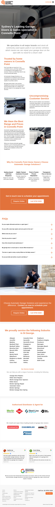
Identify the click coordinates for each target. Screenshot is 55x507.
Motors (15, 490)
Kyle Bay (26, 352)
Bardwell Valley (15, 346)
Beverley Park (14, 348)
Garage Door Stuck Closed (29, 498)
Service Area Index (6, 496)
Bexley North (14, 354)
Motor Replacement (6, 497)
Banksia (12, 342)
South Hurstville (42, 356)
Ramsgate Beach (42, 346)
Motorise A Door (5, 499)
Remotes (4, 501)
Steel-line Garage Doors (17, 497)
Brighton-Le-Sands (16, 358)
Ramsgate (40, 344)
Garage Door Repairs (16, 375)
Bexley (12, 352)
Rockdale (40, 350)
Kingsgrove (27, 344)
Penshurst (40, 342)
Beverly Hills (14, 350)
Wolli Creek (41, 360)
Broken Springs (15, 388)
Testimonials (5, 493)
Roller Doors (14, 382)
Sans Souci (40, 354)
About (3, 491)
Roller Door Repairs (16, 377)
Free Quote (49, 493)
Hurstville (26, 340)
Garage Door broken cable (18, 500)
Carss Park (13, 362)
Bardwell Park (14, 344)
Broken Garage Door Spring (18, 390)
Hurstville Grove (28, 342)
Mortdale (26, 358)
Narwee (25, 360)
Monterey (26, 356)
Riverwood (40, 348)
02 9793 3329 (48, 2)
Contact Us (27, 500)
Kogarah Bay (27, 348)
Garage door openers (29, 493)
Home (3, 490)
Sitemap (24, 504)
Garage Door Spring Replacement (18, 494)
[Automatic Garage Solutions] (7, 2)
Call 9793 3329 (36, 201)
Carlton (12, 360)
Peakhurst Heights (43, 340)
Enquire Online (18, 201)
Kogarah (26, 346)
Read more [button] (6, 461)
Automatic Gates (15, 386)
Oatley (25, 362)
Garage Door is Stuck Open (29, 495)
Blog (3, 494)
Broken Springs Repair (17, 384)
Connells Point (28, 338)
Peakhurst (40, 338)
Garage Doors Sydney (18, 491)
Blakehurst (13, 356)
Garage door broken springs (29, 491)
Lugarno (26, 354)
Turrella (39, 358)
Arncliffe (12, 340)
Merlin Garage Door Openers (19, 379)
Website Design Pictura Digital (48, 504)
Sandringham (41, 352)
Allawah (12, 338)
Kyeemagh (26, 350)
